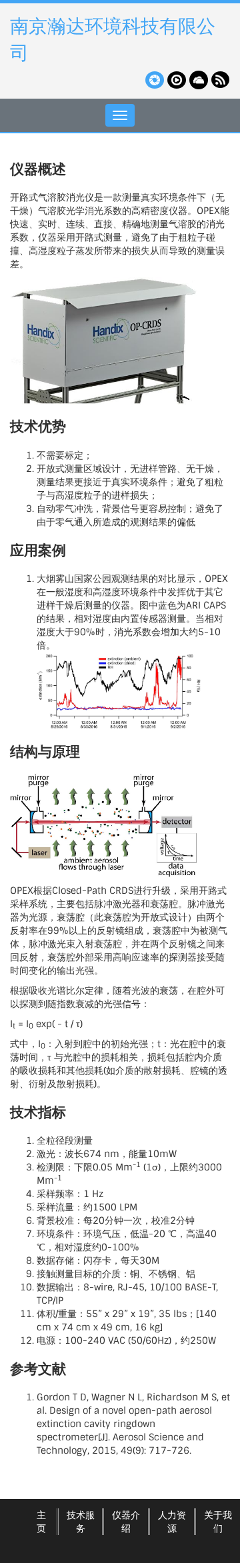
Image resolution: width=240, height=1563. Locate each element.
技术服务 (81, 1521)
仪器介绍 (126, 1521)
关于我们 (218, 1521)
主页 (41, 1521)
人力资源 (172, 1521)
